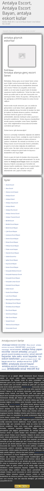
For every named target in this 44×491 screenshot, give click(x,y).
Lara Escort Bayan (11, 296)
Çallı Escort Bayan (11, 231)
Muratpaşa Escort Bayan (13, 303)
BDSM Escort (10, 221)
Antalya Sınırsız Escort (12, 213)
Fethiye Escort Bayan (12, 246)
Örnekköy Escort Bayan (13, 307)
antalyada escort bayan (21, 364)
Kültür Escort (10, 289)
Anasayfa (5, 31)
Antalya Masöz (10, 206)
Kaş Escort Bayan (11, 264)
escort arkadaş (19, 351)
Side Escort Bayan (11, 317)
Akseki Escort (10, 185)
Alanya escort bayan (12, 192)
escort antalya (15, 404)
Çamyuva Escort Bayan (13, 235)
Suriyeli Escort (10, 321)
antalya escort (27, 387)
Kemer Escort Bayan (12, 267)
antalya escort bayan (27, 417)
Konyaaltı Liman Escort (13, 281)
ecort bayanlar (30, 356)
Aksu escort (31, 345)
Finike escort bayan (12, 249)
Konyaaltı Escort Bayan (13, 278)
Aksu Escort (9, 188)
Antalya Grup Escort (12, 203)
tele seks (17, 356)
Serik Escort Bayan (11, 314)
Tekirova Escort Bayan (12, 324)
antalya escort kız (24, 361)
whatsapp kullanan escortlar (14, 345)
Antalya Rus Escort (11, 210)
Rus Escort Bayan (11, 310)
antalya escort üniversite (15, 366)
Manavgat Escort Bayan (13, 299)
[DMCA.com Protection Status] (22, 487)
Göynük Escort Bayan (12, 253)
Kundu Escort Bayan (12, 292)
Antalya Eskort (10, 199)
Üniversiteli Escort (11, 328)
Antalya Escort (10, 195)
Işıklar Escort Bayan (12, 260)
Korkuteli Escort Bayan (13, 285)
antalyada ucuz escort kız (23, 368)
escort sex (20, 347)
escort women (15, 349)
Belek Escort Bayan (12, 228)
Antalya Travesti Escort (13, 217)
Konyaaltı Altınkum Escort (13, 271)
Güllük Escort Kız (11, 256)
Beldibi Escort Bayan (12, 224)
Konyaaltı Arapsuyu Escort (14, 274)
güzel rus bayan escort (29, 359)
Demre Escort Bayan (12, 238)
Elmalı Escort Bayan (12, 242)
